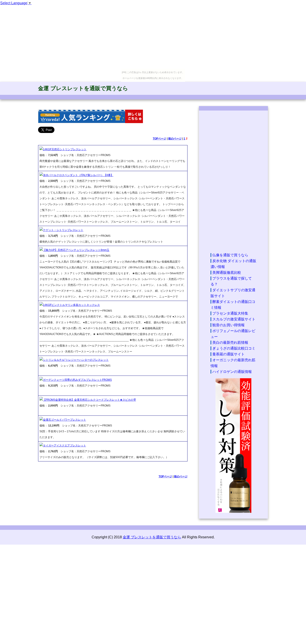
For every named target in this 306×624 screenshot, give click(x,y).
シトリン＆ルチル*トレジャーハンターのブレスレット (76, 359)
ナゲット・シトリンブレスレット (63, 230)
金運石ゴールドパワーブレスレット (64, 419)
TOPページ (159, 138)
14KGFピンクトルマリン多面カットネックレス (71, 305)
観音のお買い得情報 (228, 325)
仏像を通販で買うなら (230, 255)
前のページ (175, 138)
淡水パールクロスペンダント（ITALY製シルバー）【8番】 (78, 175)
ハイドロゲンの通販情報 (232, 372)
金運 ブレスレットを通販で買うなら (83, 88)
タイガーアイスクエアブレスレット (64, 445)
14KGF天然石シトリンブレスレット (64, 149)
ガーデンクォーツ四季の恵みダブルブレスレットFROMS (77, 379)
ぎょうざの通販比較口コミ (233, 348)
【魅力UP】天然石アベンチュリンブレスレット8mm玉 (76, 250)
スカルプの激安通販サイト (233, 319)
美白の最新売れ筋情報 (230, 342)
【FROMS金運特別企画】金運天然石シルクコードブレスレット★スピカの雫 (89, 399)
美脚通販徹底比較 (226, 272)
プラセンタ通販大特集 (230, 313)
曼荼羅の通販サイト (228, 354)
